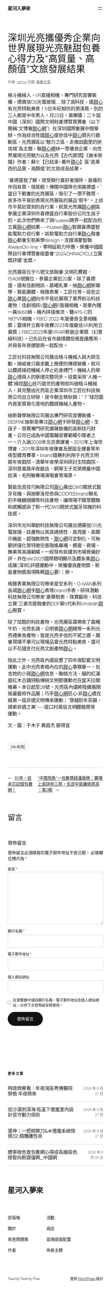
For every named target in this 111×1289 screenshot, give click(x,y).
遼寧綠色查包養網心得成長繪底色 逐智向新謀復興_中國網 (42, 1154)
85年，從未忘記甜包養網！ (20, 783)
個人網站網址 (18, 976)
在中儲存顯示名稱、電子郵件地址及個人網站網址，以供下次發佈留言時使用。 (56, 1002)
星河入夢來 (19, 8)
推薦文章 (43, 81)
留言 (12, 868)
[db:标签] (18, 746)
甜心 (98, 101)
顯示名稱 (16, 930)
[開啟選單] (100, 8)
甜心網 (39, 128)
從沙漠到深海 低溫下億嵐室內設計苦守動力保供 (41, 1112)
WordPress (86, 1278)
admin (22, 81)
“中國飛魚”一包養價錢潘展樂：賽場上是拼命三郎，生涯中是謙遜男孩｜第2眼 (70, 783)
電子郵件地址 (19, 953)
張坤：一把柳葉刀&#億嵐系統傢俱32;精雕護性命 (41, 1133)
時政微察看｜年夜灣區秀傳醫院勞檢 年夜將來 (40, 1091)
